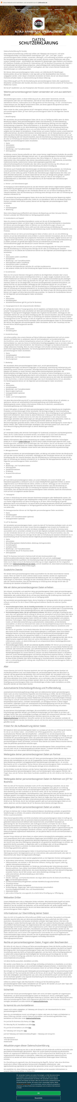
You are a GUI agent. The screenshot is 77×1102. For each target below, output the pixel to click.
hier (7, 880)
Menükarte (20, 9)
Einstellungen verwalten (23, 1084)
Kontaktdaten (46, 9)
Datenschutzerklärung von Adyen (24, 564)
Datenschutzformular (11, 718)
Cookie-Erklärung (24, 441)
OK (38, 1093)
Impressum (59, 9)
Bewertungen (32, 9)
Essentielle (38, 1098)
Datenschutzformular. (33, 1018)
